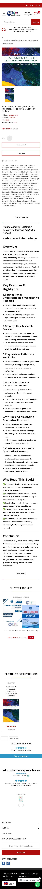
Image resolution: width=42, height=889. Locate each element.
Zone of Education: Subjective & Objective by (21, 631)
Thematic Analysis (9, 205)
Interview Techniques (9, 187)
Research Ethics (29, 201)
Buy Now (21, 153)
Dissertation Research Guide (19, 179)
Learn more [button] (8, 879)
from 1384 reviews (19, 776)
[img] (21, 773)
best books (14, 170)
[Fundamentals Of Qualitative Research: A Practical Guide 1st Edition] (9, 95)
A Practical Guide (21, 165)
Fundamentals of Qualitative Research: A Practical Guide (20, 184)
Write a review (21, 756)
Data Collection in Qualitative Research (16, 176)
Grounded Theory (29, 185)
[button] (19, 805)
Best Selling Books (25, 172)
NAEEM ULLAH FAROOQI (21, 597)
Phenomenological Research (21, 194)
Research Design (16, 201)
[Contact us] (37, 884)
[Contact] (36, 5)
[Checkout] (39, 5)
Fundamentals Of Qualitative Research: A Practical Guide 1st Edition (11, 691)
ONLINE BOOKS (26, 192)
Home (4, 38)
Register (29, 14)
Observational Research (10, 192)
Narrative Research (9, 190)
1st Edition (10, 165)
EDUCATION (13, 115)
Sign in (27, 12)
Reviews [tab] (21, 573)
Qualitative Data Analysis (23, 196)
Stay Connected (9, 859)
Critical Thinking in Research (28, 174)
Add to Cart (21, 145)
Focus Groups (15, 181)
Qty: (3, 138)
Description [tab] (21, 217)
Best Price (13, 172)
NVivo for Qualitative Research (28, 190)
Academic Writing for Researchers (19, 166)
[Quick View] (30, 617)
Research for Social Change (12, 203)
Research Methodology (31, 203)
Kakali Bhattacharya (25, 187)
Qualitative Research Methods (13, 199)
